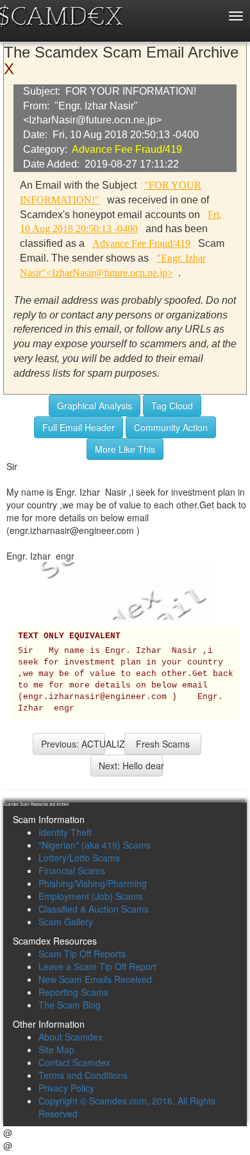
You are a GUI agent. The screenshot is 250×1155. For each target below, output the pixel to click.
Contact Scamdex (74, 1062)
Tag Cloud (172, 405)
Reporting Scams (73, 992)
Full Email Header (78, 427)
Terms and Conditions (83, 1075)
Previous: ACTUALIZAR (73, 743)
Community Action (171, 427)
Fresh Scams (163, 743)
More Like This (125, 449)
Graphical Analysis (94, 405)
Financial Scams (71, 870)
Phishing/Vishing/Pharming (92, 883)
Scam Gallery (65, 921)
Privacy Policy (66, 1087)
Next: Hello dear (131, 765)
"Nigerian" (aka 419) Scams (94, 844)
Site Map (56, 1049)
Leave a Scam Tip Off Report (97, 966)
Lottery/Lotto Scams (79, 857)
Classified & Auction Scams (93, 908)
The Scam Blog (69, 1004)
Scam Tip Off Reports (82, 953)
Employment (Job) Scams (90, 896)
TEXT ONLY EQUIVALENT (69, 636)
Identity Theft (65, 832)
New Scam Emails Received (95, 979)
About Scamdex (70, 1036)
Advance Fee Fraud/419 (127, 149)
